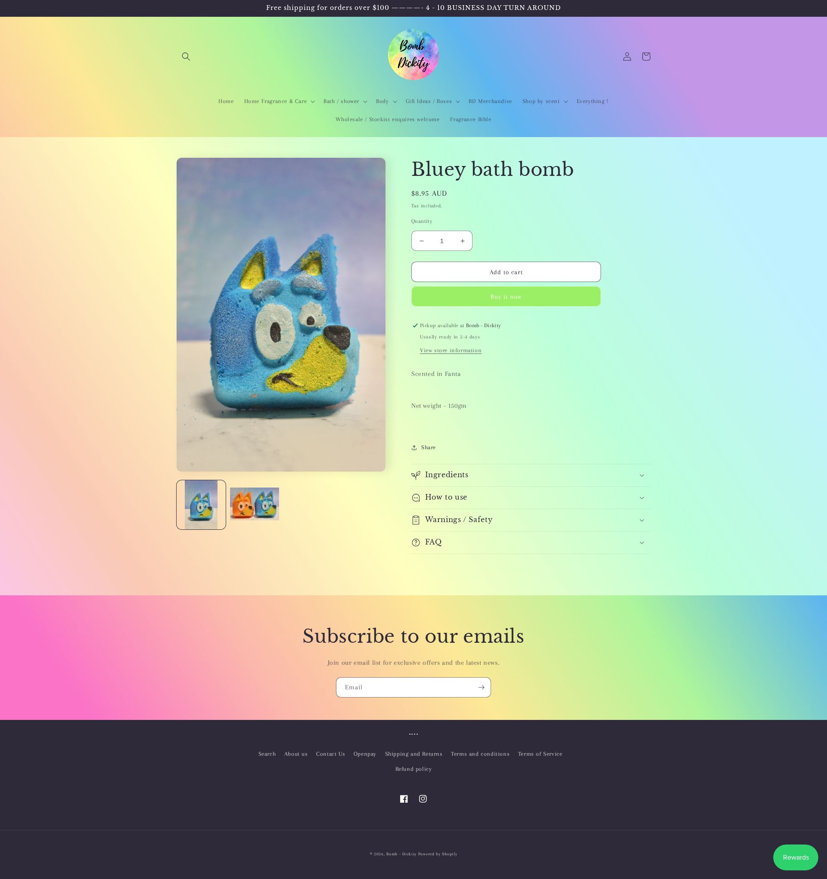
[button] (186, 56)
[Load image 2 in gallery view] (254, 504)
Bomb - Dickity (401, 853)
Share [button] (428, 447)
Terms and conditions (480, 754)
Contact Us (330, 754)
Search (267, 754)
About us (296, 754)
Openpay (365, 754)
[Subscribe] (481, 687)
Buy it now (506, 296)
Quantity (421, 221)
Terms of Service (540, 754)
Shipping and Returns (414, 754)
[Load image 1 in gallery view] (201, 504)
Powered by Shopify (437, 853)
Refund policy (413, 769)
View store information (451, 350)
